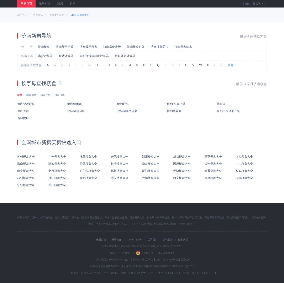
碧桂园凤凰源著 (127, 111)
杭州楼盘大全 (26, 178)
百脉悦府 (23, 118)
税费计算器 (66, 56)
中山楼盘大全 (244, 163)
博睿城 (221, 104)
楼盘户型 (46, 95)
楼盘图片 (31, 95)
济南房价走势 (112, 46)
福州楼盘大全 (119, 170)
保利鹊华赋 (74, 104)
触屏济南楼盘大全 (253, 36)
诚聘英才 (168, 239)
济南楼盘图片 (159, 46)
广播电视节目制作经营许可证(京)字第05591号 (119, 259)
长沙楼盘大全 (119, 163)
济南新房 (38, 14)
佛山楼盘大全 (57, 178)
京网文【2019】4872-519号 (160, 259)
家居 (72, 3)
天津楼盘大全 (182, 170)
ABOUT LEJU (134, 239)
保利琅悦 (123, 104)
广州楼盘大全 (57, 156)
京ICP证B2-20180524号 (122, 253)
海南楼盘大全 (26, 163)
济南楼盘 (44, 46)
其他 (230, 65)
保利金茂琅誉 (26, 104)
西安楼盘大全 (182, 178)
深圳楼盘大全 (244, 178)
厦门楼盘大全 (150, 170)
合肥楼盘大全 (119, 156)
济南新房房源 (64, 46)
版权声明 (183, 239)
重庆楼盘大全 (57, 185)
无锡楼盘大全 (150, 178)
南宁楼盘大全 (26, 170)
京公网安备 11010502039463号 (157, 253)
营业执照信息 (182, 259)
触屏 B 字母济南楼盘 (251, 84)
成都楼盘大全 (182, 156)
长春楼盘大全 (244, 170)
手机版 (246, 3)
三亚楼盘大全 (213, 156)
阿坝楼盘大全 (182, 163)
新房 (60, 3)
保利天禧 (23, 111)
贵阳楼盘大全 (88, 163)
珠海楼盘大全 (57, 163)
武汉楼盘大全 (119, 178)
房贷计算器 (45, 56)
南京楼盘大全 (150, 163)
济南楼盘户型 (135, 46)
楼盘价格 (60, 95)
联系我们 (152, 239)
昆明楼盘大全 (88, 178)
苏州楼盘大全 (26, 156)
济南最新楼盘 (88, 46)
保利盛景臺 (174, 111)
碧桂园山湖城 (76, 111)
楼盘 (19, 95)
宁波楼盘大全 (26, 185)
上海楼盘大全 (244, 156)
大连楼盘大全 (213, 163)
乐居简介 (116, 239)
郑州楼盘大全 (150, 156)
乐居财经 (45, 3)
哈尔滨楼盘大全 (90, 170)
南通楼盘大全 (213, 170)
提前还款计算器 (125, 56)
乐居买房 (22, 14)
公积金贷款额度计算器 (94, 56)
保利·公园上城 (176, 104)
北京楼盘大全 (57, 170)
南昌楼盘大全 (213, 178)
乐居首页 (26, 3)
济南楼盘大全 (56, 14)
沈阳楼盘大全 (88, 156)
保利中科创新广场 (228, 111)
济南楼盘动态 (183, 46)
